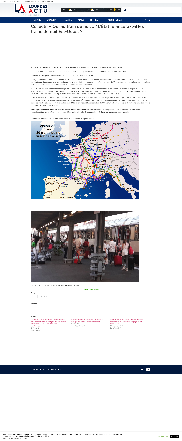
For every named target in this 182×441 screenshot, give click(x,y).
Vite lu (81, 20)
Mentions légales (115, 20)
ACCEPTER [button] (174, 436)
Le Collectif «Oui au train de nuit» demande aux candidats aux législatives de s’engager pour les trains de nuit (126, 322)
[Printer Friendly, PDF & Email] (91, 289)
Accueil (37, 20)
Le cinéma (94, 20)
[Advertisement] (91, 50)
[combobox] (151, 10)
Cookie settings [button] (162, 436)
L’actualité (51, 20)
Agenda (69, 20)
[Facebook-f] (142, 369)
